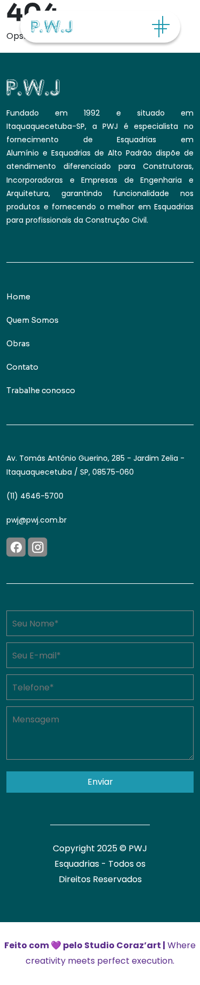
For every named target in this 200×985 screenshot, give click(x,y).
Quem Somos (32, 320)
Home (18, 297)
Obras (18, 343)
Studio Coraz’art (122, 945)
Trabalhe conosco (40, 390)
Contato (22, 367)
